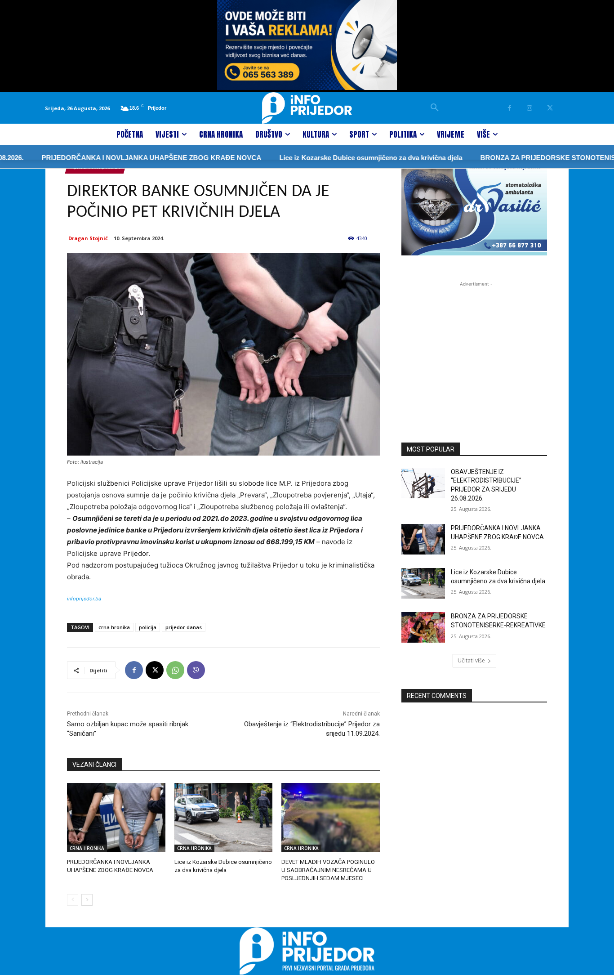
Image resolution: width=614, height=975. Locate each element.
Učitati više (471, 660)
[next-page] (87, 900)
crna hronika (114, 627)
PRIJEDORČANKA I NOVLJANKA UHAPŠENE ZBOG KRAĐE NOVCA (130, 157)
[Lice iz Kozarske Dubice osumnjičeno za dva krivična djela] (223, 817)
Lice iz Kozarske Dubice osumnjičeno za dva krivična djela (349, 157)
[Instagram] (530, 108)
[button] (434, 108)
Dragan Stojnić (88, 238)
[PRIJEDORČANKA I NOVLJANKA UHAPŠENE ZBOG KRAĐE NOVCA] (116, 817)
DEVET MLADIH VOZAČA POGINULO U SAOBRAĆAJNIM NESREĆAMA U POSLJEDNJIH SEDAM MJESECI (328, 870)
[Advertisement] (474, 345)
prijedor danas (183, 627)
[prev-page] (72, 900)
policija (147, 627)
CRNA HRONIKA (87, 848)
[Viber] (196, 670)
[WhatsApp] (175, 670)
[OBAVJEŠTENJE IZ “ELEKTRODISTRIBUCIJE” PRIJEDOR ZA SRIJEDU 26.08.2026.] (423, 483)
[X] (550, 108)
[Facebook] (509, 108)
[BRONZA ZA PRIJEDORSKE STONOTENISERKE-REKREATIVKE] (423, 627)
